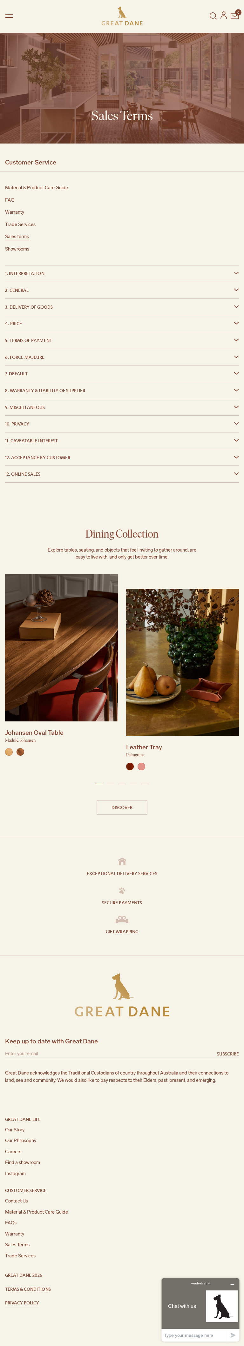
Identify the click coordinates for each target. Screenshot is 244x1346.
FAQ (9, 200)
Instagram (15, 1173)
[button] (122, 273)
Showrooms (17, 249)
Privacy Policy (22, 1302)
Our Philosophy (20, 1140)
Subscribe (228, 1053)
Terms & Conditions (28, 1289)
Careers (13, 1152)
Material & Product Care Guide (36, 188)
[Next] (235, 674)
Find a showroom (22, 1162)
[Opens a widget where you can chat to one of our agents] (200, 1310)
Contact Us (16, 1201)
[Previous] (9, 674)
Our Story (14, 1130)
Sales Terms (17, 1245)
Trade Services (20, 224)
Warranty (14, 212)
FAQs (11, 1223)
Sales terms (17, 236)
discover (122, 807)
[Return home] (122, 15)
